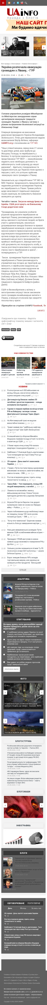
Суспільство (33, 974)
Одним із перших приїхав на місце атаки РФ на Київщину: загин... (13, 53)
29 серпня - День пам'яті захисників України (21, 913)
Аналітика (23, 579)
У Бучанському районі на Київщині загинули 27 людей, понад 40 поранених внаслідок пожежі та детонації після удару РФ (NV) (24, 755)
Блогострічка (23, 741)
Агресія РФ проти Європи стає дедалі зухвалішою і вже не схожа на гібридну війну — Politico (24, 504)
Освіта (36, 977)
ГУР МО (34, 143)
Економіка (7, 977)
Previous (2, 47)
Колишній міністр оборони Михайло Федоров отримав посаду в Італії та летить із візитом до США (25, 439)
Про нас (6, 997)
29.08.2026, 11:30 (13, 785)
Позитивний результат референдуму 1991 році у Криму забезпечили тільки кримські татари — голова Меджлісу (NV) (24, 764)
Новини (23, 386)
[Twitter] (17, 3)
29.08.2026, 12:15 (13, 759)
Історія (31, 977)
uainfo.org (28, 992)
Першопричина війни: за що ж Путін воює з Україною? (29, 871)
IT (9, 980)
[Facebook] (13, 3)
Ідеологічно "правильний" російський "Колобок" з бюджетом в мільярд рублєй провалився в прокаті (29, 883)
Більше (23, 570)
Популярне (34, 903)
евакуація (5, 329)
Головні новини (15, 974)
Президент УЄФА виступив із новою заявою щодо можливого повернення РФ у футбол (25, 541)
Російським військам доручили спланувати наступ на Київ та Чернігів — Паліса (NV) (24, 747)
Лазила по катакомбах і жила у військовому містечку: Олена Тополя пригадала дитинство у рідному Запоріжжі (25, 493)
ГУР (18, 329)
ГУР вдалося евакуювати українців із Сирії (37, 373)
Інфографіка (23, 825)
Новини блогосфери (29, 64)
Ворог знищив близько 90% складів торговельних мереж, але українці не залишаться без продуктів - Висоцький (24, 560)
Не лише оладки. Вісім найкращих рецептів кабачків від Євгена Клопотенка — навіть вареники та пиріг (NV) (24, 780)
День (10, 908)
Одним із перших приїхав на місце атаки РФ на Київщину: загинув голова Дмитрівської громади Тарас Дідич (25, 411)
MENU (3, 3)
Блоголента (17, 983)
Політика (25, 974)
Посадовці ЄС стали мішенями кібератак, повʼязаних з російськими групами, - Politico (27, 597)
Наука (25, 977)
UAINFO (41, 310)
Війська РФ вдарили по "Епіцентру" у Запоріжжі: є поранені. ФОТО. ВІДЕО (24, 705)
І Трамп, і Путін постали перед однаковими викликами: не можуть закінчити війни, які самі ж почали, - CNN (25, 470)
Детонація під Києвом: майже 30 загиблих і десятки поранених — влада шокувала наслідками (24, 402)
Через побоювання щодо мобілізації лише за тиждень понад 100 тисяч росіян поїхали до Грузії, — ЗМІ (25, 514)
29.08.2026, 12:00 (13, 768)
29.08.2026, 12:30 (13, 750)
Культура (19, 977)
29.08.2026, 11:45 (13, 776)
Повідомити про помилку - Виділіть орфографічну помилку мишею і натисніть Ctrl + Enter (22, 321)
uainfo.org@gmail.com (33, 997)
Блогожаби (23, 791)
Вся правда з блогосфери (10, 64)
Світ (13, 977)
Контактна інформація (17, 997)
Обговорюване (15, 903)
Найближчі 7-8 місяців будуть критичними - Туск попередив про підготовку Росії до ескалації (26, 454)
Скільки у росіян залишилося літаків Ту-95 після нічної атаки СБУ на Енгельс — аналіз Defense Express (25, 551)
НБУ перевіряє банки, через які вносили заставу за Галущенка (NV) (23, 772)
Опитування (23, 619)
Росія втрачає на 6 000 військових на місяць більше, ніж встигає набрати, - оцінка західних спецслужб (23, 393)
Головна (6, 974)
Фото (23, 679)
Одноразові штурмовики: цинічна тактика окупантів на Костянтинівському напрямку (28, 860)
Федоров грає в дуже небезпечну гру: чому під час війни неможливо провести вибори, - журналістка (28, 608)
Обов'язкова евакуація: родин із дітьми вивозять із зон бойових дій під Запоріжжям (8, 375)
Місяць (23, 908)
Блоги (23, 853)
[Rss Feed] (9, 3)
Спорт (20, 980)
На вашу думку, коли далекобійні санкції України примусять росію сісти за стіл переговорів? (22, 626)
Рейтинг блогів (27, 983)
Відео (30, 980)
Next (44, 47)
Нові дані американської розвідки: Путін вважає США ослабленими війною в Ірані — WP (25, 532)
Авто (5, 980)
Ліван (13, 329)
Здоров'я (14, 980)
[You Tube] (21, 3)
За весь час (36, 908)
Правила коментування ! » (35, 384)
